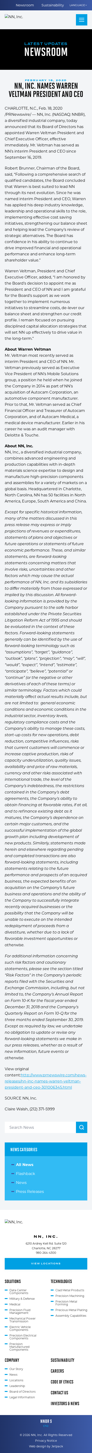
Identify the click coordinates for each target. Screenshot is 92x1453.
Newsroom (25, 5)
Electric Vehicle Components (20, 1328)
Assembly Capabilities (70, 1315)
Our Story (16, 1369)
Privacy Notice (46, 1440)
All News (24, 1164)
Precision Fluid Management (19, 1311)
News (21, 1182)
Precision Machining (69, 1296)
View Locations (46, 1263)
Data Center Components (18, 1291)
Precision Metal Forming (66, 1303)
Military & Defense (22, 1298)
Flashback (25, 1173)
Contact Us (59, 1392)
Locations (16, 1380)
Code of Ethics (62, 1381)
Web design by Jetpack (46, 1446)
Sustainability (53, 5)
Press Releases (30, 1191)
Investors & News (65, 1403)
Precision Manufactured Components (19, 1346)
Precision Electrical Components (22, 1337)
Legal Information (22, 1397)
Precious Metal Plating (71, 1310)
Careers (57, 1371)
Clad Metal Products (69, 1290)
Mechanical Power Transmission (22, 1320)
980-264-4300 (46, 1252)
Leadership (17, 1386)
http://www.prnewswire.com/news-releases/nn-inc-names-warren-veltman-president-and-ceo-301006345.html (46, 1081)
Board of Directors (22, 1391)
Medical (14, 1304)
